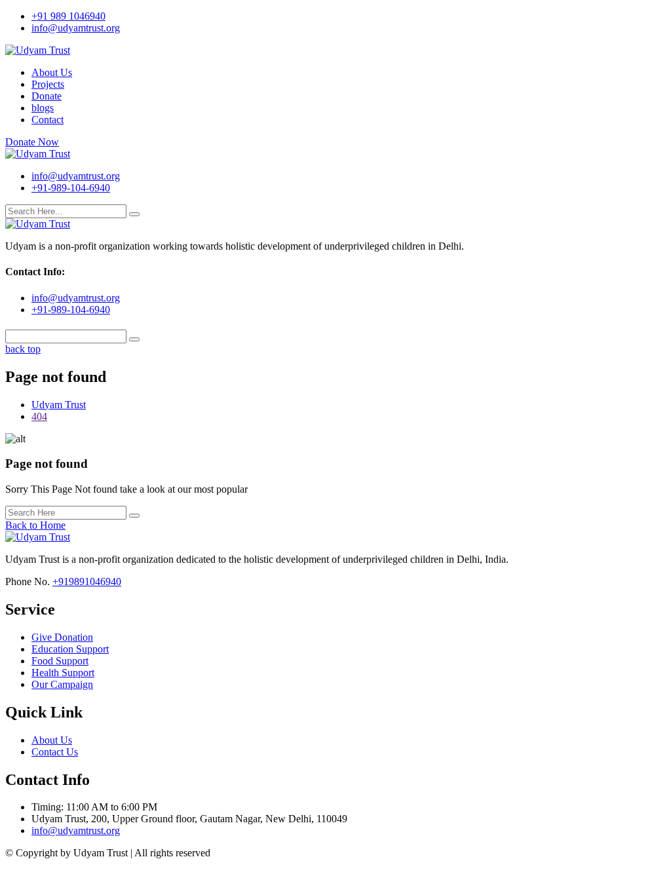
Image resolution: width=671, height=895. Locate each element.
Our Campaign (62, 684)
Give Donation (62, 637)
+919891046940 (86, 581)
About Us (51, 72)
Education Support (70, 649)
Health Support (62, 672)
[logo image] (37, 153)
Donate (46, 96)
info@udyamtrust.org (75, 27)
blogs (42, 107)
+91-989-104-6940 (70, 187)
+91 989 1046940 (68, 16)
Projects (47, 84)
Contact (47, 119)
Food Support (59, 660)
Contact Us (54, 751)
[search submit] (134, 214)
